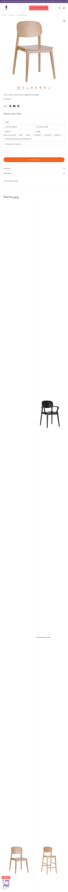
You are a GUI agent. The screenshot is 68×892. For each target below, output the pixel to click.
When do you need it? (10, 135)
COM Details (7, 173)
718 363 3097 (42, 8)
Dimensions (7, 168)
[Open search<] (60, 8)
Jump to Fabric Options (11, 181)
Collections (11, 15)
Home (4, 15)
